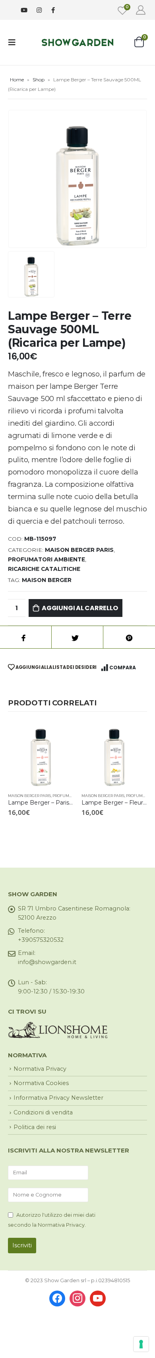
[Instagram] (39, 10)
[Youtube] (24, 10)
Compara (122, 667)
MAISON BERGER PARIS (79, 550)
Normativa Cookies (41, 1083)
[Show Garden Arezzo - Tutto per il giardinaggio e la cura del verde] (77, 42)
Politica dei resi (35, 1127)
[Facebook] (53, 10)
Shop (39, 80)
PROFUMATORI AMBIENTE (46, 559)
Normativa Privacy (40, 1068)
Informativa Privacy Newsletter (58, 1097)
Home (17, 80)
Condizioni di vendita (43, 1112)
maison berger (47, 580)
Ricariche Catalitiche (44, 569)
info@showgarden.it (47, 962)
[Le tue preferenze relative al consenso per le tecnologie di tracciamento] (141, 1344)
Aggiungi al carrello (80, 608)
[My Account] (140, 10)
